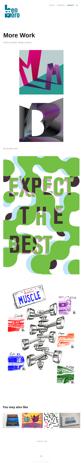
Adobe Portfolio (45, 462)
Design (51, 5)
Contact (70, 5)
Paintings (61, 5)
